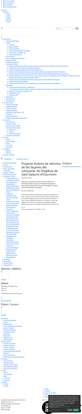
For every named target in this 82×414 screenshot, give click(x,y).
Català (8, 14)
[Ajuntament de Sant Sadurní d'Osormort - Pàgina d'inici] (19, 31)
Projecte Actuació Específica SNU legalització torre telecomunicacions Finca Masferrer (11, 253)
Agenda (6, 386)
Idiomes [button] (6, 12)
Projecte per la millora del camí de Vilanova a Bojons (12, 190)
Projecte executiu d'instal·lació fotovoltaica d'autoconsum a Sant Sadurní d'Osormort (12, 240)
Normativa (7, 259)
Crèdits (47, 389)
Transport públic (9, 363)
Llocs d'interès (8, 374)
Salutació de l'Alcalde (10, 163)
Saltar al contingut (8, 3)
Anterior (3, 301)
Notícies (6, 384)
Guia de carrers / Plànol (11, 365)
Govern (6, 165)
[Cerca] (76, 28)
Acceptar (76, 410)
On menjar (7, 380)
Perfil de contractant (10, 174)
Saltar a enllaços (7, 5)
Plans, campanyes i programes (13, 326)
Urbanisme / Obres (22, 159)
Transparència (8, 265)
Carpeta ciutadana (9, 349)
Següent (8, 301)
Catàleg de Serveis (9, 345)
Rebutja (70, 410)
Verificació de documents (11, 351)
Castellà (8, 16)
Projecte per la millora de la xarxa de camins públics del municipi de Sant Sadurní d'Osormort (12, 205)
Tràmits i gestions (9, 347)
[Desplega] (13, 159)
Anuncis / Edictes (9, 172)
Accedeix (3, 279)
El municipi (4, 359)
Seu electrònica (8, 263)
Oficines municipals (9, 343)
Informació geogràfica (10, 368)
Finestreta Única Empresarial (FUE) (14, 357)
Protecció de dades (50, 393)
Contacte (3, 10)
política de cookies (65, 406)
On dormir (7, 378)
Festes (5, 372)
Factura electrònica (9, 355)
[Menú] (2, 37)
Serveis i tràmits (6, 341)
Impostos (6, 353)
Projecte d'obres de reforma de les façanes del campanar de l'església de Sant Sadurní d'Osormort (12, 215)
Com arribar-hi (8, 361)
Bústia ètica (7, 261)
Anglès (8, 18)
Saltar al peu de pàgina (9, 7)
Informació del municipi (11, 366)
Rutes (5, 376)
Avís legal (47, 395)
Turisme (3, 370)
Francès (8, 21)
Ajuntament (8, 159)
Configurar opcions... (55, 410)
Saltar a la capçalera (9, 1)
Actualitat (4, 382)
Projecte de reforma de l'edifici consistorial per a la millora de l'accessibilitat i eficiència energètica (12, 182)
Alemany (8, 19)
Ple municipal (8, 167)
